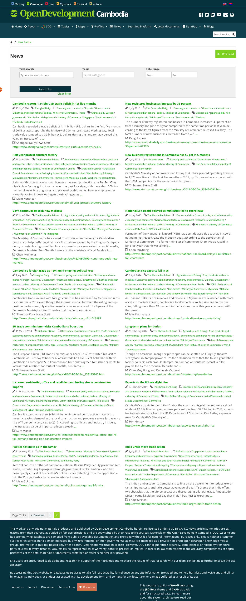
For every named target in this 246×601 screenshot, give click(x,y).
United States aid (33, 122)
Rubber (139, 465)
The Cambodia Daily (157, 108)
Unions (71, 168)
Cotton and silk (185, 215)
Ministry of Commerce (65, 112)
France (63, 229)
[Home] (11, 42)
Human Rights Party (87, 456)
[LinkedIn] (213, 15)
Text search (26, 69)
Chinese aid (97, 112)
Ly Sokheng (106, 173)
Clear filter (64, 93)
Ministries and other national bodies (31, 112)
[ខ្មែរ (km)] (230, 4)
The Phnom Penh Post (47, 159)
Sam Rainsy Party (70, 460)
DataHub (191, 26)
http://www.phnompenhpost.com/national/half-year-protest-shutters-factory (61, 202)
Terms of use (67, 587)
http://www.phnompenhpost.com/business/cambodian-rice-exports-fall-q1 (173, 318)
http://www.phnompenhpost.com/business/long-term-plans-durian (168, 374)
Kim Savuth (174, 289)
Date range (153, 69)
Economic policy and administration (71, 220)
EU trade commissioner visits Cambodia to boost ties (47, 326)
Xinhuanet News (154, 159)
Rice (193, 284)
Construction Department (26, 405)
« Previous (37, 515)
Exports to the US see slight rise (146, 382)
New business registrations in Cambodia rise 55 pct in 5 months (167, 155)
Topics (65, 26)
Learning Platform (139, 26)
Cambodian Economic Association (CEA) (175, 469)
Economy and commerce (70, 108)
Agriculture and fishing (38, 220)
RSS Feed (227, 54)
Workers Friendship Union (102, 177)
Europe (109, 112)
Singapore (88, 117)
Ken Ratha (24, 42)
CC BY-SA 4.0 (179, 528)
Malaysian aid (48, 117)
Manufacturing (216, 220)
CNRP (72, 456)
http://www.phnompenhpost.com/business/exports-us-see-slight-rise (169, 425)
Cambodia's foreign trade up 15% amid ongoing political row (52, 270)
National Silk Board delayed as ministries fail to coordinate (164, 210)
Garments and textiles (167, 220)
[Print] (232, 15)
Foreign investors (30, 279)
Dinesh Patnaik (207, 469)
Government (102, 108)
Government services (190, 456)
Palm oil (221, 460)
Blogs (210, 26)
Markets (59, 224)
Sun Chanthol (33, 233)
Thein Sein (223, 293)
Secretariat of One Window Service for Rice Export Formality (183, 293)
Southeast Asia (41, 293)
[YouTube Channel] (219, 15)
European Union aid (91, 335)
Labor (29, 164)
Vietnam (97, 4)
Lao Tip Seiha (61, 405)
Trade (82, 112)
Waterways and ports (136, 469)
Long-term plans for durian (143, 326)
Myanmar (65, 4)
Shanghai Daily (43, 108)
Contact (32, 587)
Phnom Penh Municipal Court (70, 177)
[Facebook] (201, 15)
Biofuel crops (182, 451)
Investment (223, 108)
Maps (81, 26)
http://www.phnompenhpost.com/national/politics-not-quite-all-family (57, 485)
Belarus (43, 229)
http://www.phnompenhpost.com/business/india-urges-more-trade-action (173, 504)
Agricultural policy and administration (85, 215)
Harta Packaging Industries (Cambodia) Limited (60, 173)
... (43, 138)
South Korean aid (105, 117)
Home (18, 26)
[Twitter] (207, 15)
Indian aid (137, 474)
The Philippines (50, 233)
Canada (53, 229)
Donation (89, 587)
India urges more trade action (145, 447)
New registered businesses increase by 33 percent (158, 103)
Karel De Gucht (59, 344)
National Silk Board (137, 229)
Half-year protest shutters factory (34, 155)
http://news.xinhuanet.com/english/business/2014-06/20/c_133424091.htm (173, 189)
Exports (89, 108)
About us (18, 587)
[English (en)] (225, 4)
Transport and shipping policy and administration (197, 465)
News (117, 26)
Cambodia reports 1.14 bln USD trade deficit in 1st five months (54, 103)
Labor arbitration (43, 164)
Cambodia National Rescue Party (49, 456)
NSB (151, 229)
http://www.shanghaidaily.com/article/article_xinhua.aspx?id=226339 (56, 147)
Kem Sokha (106, 456)
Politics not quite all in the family (34, 447)
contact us (193, 560)
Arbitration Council (91, 168)
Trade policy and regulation (79, 284)
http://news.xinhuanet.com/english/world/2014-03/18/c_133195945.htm (58, 374)
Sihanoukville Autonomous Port (142, 479)
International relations (69, 279)
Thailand (82, 4)
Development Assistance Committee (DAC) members (89, 331)
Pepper (129, 465)
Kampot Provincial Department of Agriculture (159, 344)
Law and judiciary (98, 164)
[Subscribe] (225, 15)
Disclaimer (48, 587)
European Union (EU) (37, 344)
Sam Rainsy (145, 168)
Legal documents (169, 26)
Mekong (19, 4)
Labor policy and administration (70, 164)
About (31, 26)
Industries (201, 220)
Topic (85, 69)
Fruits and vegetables (220, 335)
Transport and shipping (157, 465)
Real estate (103, 400)
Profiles (99, 26)
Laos (51, 4)
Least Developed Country (94, 344)
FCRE (213, 284)
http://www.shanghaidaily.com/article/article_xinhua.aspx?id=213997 (56, 318)
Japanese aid (19, 117)
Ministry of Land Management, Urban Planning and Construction (60, 400)
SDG (49, 26)
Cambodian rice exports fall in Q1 (147, 270)
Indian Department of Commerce (161, 474)
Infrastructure (45, 224)
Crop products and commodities (208, 451)
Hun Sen (200, 164)
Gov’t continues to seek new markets (37, 210)
